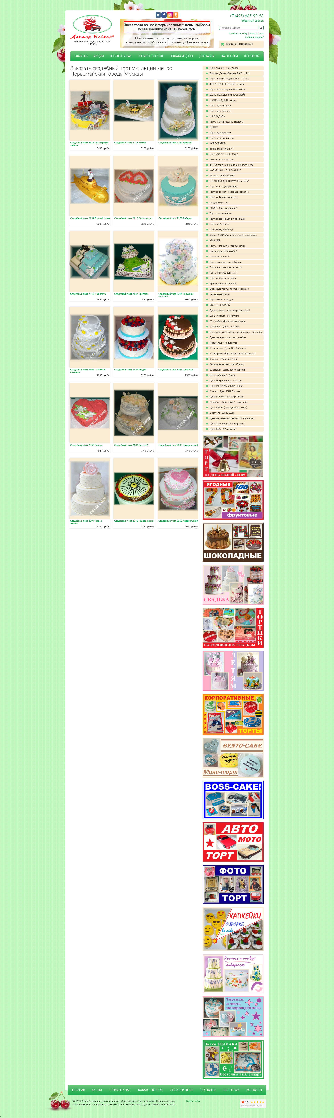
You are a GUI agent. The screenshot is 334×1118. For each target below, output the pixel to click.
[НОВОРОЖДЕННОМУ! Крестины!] (233, 1016)
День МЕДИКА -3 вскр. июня (226, 386)
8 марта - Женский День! (224, 359)
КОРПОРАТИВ (218, 143)
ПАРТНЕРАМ (229, 56)
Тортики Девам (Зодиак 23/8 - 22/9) (230, 73)
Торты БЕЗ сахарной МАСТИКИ (227, 89)
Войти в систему (238, 33)
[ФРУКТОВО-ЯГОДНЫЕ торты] (233, 500)
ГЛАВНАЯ (81, 56)
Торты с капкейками (221, 213)
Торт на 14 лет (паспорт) (223, 197)
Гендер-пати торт (219, 203)
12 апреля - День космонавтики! (228, 370)
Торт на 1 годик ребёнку (223, 186)
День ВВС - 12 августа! (223, 429)
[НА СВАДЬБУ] (233, 585)
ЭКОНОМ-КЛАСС (220, 305)
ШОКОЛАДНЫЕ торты (223, 100)
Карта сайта (193, 1101)
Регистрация (256, 33)
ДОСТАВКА (206, 56)
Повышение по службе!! (223, 251)
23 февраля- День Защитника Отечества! (233, 353)
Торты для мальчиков (222, 138)
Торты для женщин (220, 111)
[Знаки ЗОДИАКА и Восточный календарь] (233, 1059)
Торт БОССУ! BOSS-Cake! (224, 154)
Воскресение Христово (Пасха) (227, 364)
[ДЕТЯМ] (233, 671)
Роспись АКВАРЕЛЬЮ (222, 176)
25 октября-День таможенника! (227, 321)
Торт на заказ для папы (223, 278)
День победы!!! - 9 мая (222, 375)
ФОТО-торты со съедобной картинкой (231, 165)
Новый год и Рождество (223, 343)
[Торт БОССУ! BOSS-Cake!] (233, 800)
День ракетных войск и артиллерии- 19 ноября (236, 332)
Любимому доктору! (221, 229)
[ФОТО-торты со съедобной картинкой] (233, 884)
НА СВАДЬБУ (217, 116)
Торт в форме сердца (221, 300)
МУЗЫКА (215, 240)
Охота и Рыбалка (219, 224)
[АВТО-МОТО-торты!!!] (233, 842)
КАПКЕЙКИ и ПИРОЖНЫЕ (225, 170)
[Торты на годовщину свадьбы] (233, 628)
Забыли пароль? (254, 37)
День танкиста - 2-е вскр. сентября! (230, 310)
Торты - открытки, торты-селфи (227, 246)
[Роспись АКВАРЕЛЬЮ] (233, 973)
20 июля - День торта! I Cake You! (228, 402)
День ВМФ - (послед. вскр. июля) (228, 407)
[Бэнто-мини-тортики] (233, 758)
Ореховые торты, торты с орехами (229, 289)
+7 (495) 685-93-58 (246, 16)
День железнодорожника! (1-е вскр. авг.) (233, 418)
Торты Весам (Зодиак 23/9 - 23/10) (229, 79)
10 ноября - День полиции (225, 326)
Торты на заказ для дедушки (226, 267)
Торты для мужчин (220, 105)
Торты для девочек (220, 132)
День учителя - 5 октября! (224, 316)
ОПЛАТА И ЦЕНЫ (181, 56)
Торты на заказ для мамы (224, 273)
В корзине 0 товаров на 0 (239, 44)
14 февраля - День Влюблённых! (228, 348)
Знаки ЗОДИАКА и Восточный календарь (233, 235)
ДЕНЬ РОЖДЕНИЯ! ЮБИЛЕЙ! (227, 95)
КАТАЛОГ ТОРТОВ (150, 1090)
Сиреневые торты (220, 294)
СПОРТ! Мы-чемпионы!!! (223, 208)
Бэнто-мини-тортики (221, 149)
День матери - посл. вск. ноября (228, 337)
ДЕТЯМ (214, 127)
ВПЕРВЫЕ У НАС (121, 56)
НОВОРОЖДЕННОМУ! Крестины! (229, 181)
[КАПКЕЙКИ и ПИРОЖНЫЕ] (233, 929)
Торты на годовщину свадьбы (226, 122)
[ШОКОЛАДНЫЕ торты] (233, 542)
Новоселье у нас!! (220, 256)
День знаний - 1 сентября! (224, 68)
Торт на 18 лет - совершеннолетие (229, 192)
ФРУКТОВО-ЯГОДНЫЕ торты (227, 84)
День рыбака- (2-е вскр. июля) (227, 397)
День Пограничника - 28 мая (226, 380)
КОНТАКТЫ (252, 56)
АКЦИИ (99, 56)
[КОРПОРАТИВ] (233, 714)
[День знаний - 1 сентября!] (233, 456)
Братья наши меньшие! (223, 283)
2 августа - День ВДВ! (222, 413)
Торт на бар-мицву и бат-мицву (227, 219)
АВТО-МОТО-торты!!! (222, 159)
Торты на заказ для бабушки (226, 262)
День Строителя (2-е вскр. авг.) (227, 424)
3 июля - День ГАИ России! (225, 391)
